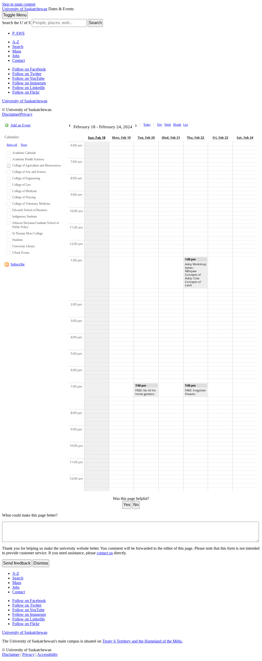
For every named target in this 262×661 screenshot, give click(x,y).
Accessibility (47, 654)
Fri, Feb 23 (220, 137)
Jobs (15, 56)
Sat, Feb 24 (245, 137)
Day (159, 124)
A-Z (15, 42)
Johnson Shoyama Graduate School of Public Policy (35, 225)
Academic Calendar (24, 153)
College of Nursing (24, 197)
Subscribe (17, 264)
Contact (18, 60)
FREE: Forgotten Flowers (195, 392)
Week (167, 124)
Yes (126, 504)
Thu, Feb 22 (195, 137)
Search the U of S (16, 23)
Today (147, 124)
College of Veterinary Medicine (31, 203)
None (24, 144)
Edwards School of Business (29, 210)
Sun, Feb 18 (96, 137)
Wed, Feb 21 (171, 137)
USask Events (20, 252)
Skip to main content (18, 4)
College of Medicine (24, 191)
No (136, 504)
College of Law (21, 184)
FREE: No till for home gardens (145, 392)
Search (95, 23)
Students (17, 240)
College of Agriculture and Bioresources (36, 165)
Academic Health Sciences (28, 159)
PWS (18, 33)
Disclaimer (10, 114)
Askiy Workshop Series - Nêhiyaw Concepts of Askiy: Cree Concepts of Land (195, 274)
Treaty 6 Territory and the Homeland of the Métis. (142, 641)
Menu (15, 15)
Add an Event (20, 125)
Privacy (26, 114)
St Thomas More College (27, 233)
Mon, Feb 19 (121, 137)
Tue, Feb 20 (146, 137)
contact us (105, 553)
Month (177, 124)
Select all (12, 144)
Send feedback (16, 563)
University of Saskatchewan (24, 9)
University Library (23, 246)
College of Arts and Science (29, 172)
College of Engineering (26, 178)
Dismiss (41, 563)
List (185, 124)
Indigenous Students (24, 216)
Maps (16, 51)
